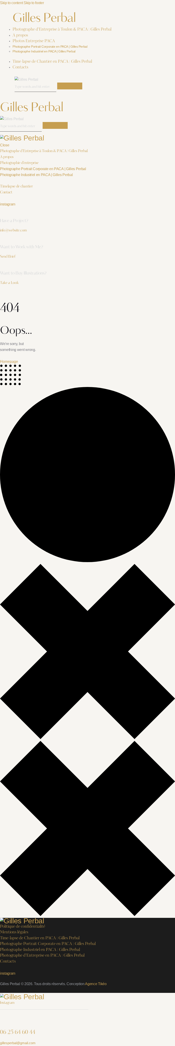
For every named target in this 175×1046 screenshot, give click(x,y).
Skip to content (11, 3)
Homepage (9, 361)
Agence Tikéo (95, 984)
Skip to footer (34, 3)
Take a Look (9, 283)
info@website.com (13, 230)
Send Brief (7, 257)
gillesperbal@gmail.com (18, 1043)
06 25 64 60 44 (17, 1032)
